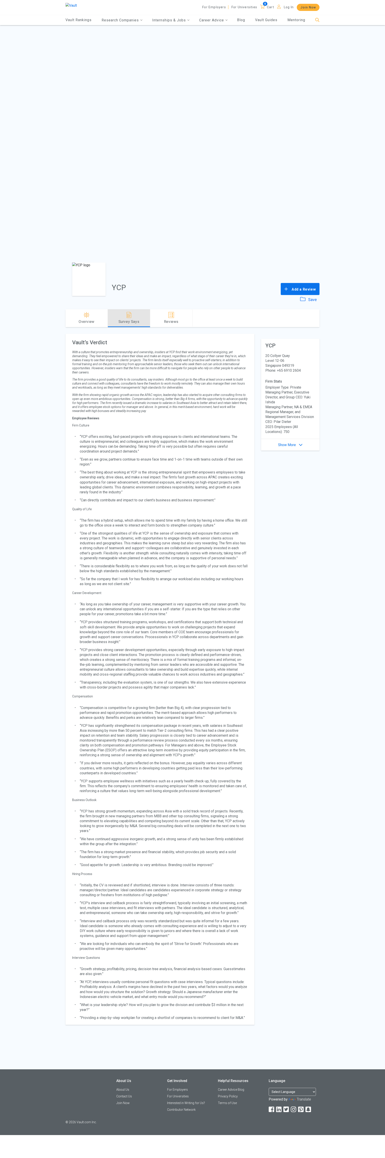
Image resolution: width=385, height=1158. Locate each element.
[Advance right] (317, 318)
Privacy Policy (228, 1096)
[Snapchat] (308, 1109)
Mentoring (296, 20)
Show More (287, 445)
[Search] (317, 20)
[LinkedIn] (279, 1109)
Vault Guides (266, 20)
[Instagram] (294, 1109)
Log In (289, 7)
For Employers (214, 7)
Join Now (308, 7)
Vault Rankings (79, 20)
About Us (122, 1089)
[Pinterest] (301, 1109)
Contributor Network (181, 1109)
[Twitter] (286, 1109)
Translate (304, 1099)
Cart (270, 7)
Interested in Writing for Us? (186, 1103)
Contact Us (124, 1096)
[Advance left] (67, 318)
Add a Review (303, 289)
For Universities (244, 7)
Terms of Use (227, 1103)
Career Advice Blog (231, 1089)
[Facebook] (272, 1109)
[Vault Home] (71, 5)
